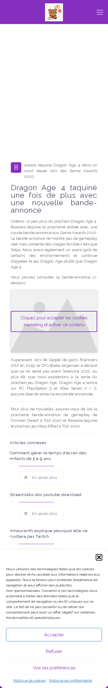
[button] (99, 557)
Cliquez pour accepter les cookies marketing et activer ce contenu (54, 321)
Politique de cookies (29, 680)
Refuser (54, 651)
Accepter (54, 635)
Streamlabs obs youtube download (46, 494)
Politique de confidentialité (70, 680)
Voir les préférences (54, 668)
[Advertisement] (54, 104)
